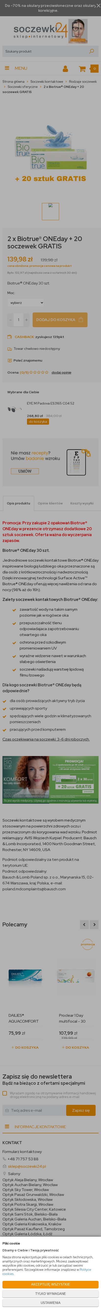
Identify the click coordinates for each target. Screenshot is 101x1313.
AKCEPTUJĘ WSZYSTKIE (50, 1284)
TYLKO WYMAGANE (50, 1294)
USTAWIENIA (51, 1303)
